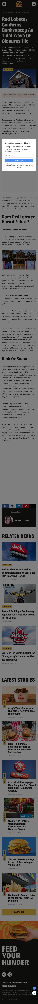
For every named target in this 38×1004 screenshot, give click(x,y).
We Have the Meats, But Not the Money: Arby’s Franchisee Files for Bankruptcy (18, 656)
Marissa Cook (25, 12)
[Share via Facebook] (5, 506)
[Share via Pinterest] (25, 506)
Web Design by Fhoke (9, 986)
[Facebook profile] (4, 974)
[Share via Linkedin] (19, 506)
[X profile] (9, 974)
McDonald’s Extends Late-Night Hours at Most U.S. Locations (21, 898)
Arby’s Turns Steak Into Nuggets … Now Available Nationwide (21, 711)
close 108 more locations (11, 206)
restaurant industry (12, 345)
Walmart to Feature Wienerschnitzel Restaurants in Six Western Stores (18, 825)
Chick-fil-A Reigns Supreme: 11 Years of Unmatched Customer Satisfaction (19, 748)
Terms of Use (6, 982)
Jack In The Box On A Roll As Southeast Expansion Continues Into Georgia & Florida (18, 573)
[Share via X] (32, 506)
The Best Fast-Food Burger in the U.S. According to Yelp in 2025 (22, 862)
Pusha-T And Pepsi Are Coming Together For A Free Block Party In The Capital (18, 614)
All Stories (19, 912)
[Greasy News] (19, 4)
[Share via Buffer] (12, 506)
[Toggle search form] (34, 4)
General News (8, 69)
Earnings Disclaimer (19, 982)
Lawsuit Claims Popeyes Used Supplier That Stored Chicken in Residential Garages (22, 786)
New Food (4, 704)
